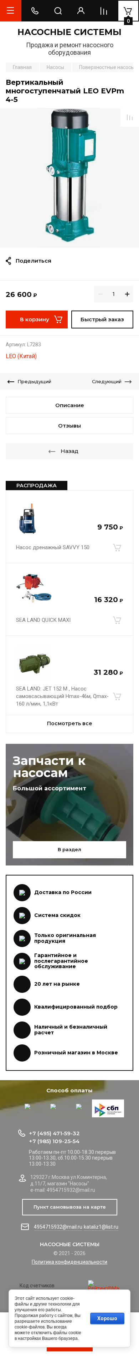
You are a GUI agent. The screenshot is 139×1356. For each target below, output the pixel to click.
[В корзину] (117, 548)
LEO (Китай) (21, 356)
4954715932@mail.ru (58, 1227)
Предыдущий (34, 381)
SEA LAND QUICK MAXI (43, 620)
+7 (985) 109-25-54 (54, 1141)
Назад (69, 451)
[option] (69, 178)
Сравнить (129, 117)
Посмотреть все (69, 723)
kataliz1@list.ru (101, 1227)
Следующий (107, 381)
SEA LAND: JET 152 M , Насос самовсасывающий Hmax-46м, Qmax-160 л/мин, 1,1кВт (62, 696)
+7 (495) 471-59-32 (54, 1133)
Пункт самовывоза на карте (70, 1207)
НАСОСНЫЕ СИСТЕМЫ (69, 32)
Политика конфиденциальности (69, 1262)
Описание (69, 405)
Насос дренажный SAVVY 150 (52, 547)
